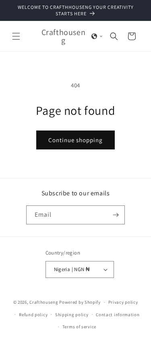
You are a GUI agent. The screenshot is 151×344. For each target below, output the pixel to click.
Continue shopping (75, 140)
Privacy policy (123, 302)
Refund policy (33, 314)
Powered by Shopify (80, 302)
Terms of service (79, 326)
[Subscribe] (115, 214)
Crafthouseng (43, 302)
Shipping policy (72, 314)
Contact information (117, 314)
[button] (16, 36)
